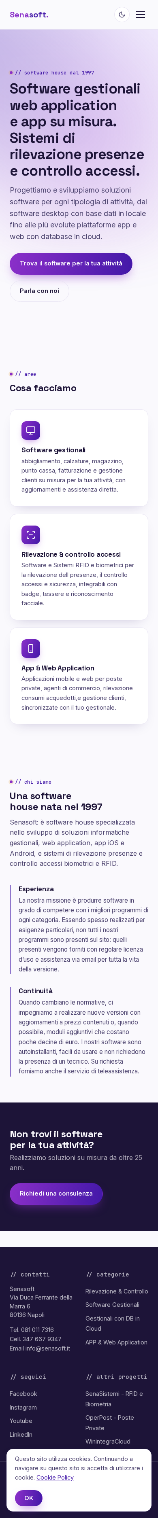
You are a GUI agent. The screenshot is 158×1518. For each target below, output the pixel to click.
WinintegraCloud (107, 1441)
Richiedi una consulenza (56, 1193)
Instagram (23, 1407)
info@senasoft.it (48, 1348)
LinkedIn (21, 1434)
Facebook (23, 1393)
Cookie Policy (55, 1477)
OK (28, 1498)
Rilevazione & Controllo (116, 1291)
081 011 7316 (37, 1329)
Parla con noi (39, 291)
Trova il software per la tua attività (71, 263)
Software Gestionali (112, 1304)
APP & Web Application (116, 1342)
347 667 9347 (42, 1339)
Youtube (21, 1420)
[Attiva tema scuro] (122, 14)
